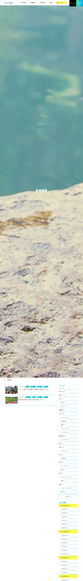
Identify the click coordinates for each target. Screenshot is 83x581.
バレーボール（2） (65, 432)
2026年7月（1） (64, 509)
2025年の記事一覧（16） (65, 531)
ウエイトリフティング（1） (67, 488)
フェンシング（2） (65, 417)
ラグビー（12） (64, 406)
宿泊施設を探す (33, 2)
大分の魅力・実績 (42, 2)
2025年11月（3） (65, 535)
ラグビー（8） (64, 451)
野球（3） (63, 402)
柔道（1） (63, 424)
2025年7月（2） (64, 546)
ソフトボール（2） (65, 428)
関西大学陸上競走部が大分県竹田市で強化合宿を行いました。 (31, 399)
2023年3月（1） (64, 568)
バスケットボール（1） (66, 477)
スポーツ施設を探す (23, 2)
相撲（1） (63, 469)
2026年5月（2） (64, 516)
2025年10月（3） (65, 539)
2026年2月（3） (64, 524)
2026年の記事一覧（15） (65, 505)
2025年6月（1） (64, 550)
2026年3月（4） (64, 520)
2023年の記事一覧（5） (65, 557)
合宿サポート (51, 2)
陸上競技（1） (64, 458)
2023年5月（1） (64, 565)
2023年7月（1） (64, 561)
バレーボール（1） (65, 439)
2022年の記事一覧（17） (65, 576)
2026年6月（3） (64, 513)
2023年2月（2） (64, 572)
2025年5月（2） (64, 554)
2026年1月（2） (64, 528)
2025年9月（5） (64, 542)
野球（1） (63, 480)
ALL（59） (62, 388)
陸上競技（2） (64, 421)
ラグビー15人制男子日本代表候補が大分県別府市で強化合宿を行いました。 (34, 389)
